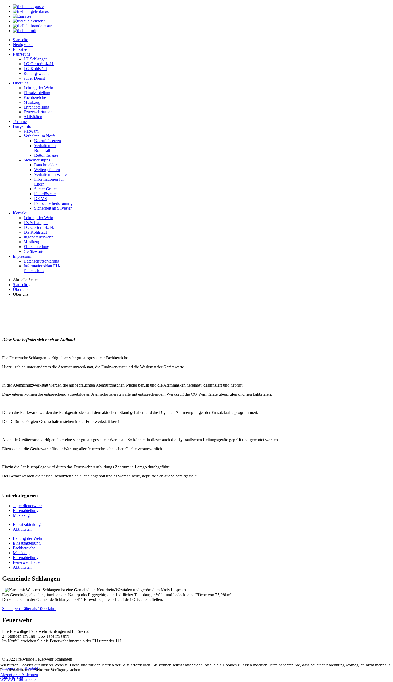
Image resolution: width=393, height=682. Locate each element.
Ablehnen (29, 674)
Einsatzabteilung (27, 524)
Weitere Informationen (19, 679)
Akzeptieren (10, 674)
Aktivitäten (22, 529)
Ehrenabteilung (25, 510)
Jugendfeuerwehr (27, 505)
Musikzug (21, 515)
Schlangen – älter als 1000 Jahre (29, 608)
